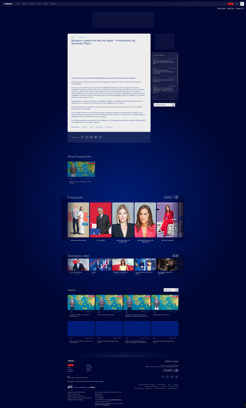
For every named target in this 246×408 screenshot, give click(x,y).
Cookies (169, 384)
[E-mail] (96, 137)
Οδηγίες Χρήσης (161, 384)
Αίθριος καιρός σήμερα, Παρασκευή (105, 314)
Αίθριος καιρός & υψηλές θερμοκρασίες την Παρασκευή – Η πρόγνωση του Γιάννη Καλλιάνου (136, 315)
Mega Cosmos (149, 388)
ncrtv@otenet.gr (106, 404)
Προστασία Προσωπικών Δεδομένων (147, 384)
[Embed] (100, 137)
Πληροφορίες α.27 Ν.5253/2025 (151, 386)
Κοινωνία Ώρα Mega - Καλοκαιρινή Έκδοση (144, 273)
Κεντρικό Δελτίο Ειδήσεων (75, 272)
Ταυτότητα (175, 384)
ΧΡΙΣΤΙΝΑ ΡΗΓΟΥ (109, 127)
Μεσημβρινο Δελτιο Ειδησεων (145, 241)
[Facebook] (82, 137)
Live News (101, 240)
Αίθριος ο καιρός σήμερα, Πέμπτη (161, 314)
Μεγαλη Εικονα (167, 240)
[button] (242, 4)
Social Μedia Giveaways (160, 388)
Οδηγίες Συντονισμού (173, 386)
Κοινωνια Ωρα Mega (78, 240)
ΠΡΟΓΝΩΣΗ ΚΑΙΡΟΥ (99, 127)
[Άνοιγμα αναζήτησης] (237, 4)
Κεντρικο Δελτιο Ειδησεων (123, 241)
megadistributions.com (173, 388)
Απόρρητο (245, 405)
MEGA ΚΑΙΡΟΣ (84, 127)
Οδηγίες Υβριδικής (139, 388)
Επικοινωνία (163, 386)
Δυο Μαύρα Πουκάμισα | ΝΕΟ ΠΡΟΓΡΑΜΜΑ (165, 273)
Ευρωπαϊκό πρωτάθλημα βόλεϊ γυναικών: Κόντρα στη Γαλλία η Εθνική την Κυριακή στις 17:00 (164, 62)
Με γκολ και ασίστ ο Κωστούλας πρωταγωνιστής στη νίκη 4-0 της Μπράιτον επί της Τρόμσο (163, 72)
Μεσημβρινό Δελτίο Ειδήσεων (120, 272)
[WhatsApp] (91, 137)
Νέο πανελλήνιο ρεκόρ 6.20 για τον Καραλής (163, 99)
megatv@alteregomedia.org (115, 399)
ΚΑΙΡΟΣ (91, 127)
